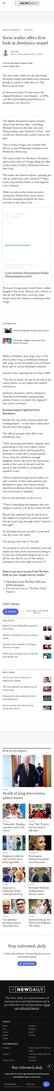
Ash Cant (14, 51)
